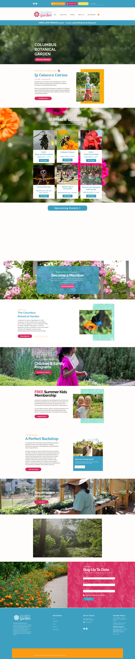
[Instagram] (36, 4)
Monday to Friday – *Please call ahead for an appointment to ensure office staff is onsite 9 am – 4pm (120, 631)
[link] (98, 14)
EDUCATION (55, 621)
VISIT (54, 618)
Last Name (85, 582)
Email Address (86, 588)
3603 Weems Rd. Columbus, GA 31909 (88, 619)
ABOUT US (55, 626)
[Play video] (67, 538)
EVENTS (54, 624)
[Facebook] (34, 4)
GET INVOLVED (56, 629)
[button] (55, 14)
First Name (85, 576)
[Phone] (84, 622)
